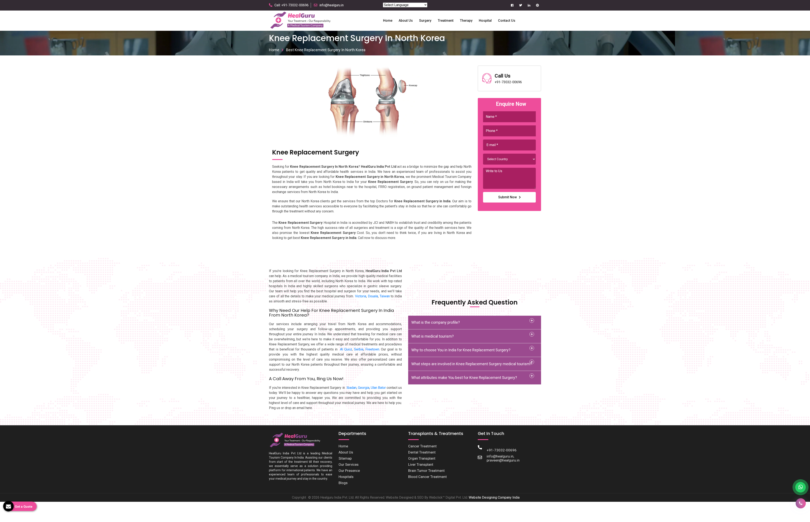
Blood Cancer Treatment (427, 477)
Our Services (349, 464)
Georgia (363, 388)
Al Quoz (346, 349)
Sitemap (345, 458)
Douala (373, 296)
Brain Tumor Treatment (426, 470)
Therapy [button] (466, 21)
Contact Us (506, 21)
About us (406, 21)
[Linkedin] (529, 5)
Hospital (485, 21)
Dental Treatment (422, 452)
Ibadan (351, 388)
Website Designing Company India (494, 497)
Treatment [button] (446, 21)
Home (387, 21)
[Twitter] (520, 5)
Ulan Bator (378, 388)
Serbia (358, 349)
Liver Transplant (420, 464)
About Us (346, 452)
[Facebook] (512, 5)
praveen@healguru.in (503, 460)
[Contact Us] (801, 505)
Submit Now (507, 197)
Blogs (343, 483)
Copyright (299, 497)
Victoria (360, 296)
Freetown (372, 349)
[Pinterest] (537, 5)
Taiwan (385, 296)
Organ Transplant (421, 458)
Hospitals (346, 477)
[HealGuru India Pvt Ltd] (303, 20)
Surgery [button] (425, 21)
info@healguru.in (331, 5)
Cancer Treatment (422, 446)
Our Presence (349, 470)
